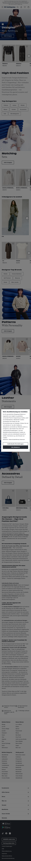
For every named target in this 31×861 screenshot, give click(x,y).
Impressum (22, 439)
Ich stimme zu (15, 447)
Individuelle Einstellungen (15, 444)
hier (15, 436)
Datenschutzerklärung (14, 439)
